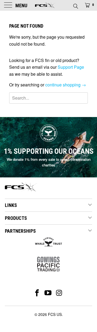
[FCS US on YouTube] (48, 293)
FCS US (55, 314)
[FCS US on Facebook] (37, 293)
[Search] (75, 5)
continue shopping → (65, 85)
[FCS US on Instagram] (59, 293)
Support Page (71, 67)
